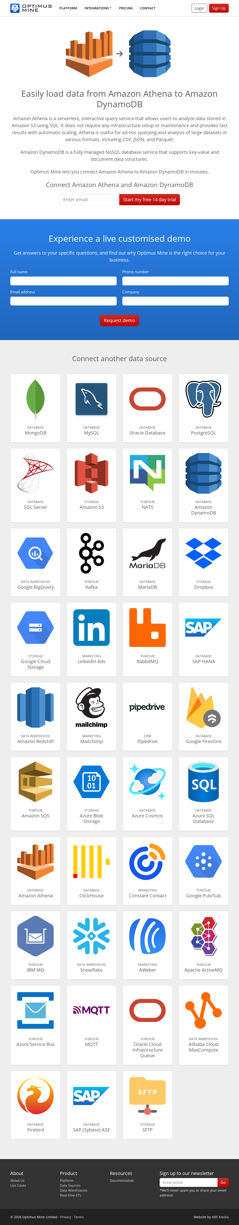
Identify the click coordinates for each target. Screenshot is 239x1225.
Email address (22, 292)
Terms (79, 1217)
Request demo (119, 320)
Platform (68, 8)
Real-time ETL (70, 1195)
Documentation (122, 1180)
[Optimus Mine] (31, 8)
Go (223, 1182)
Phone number (135, 271)
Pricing (126, 8)
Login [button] (199, 8)
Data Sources (70, 1185)
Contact (147, 8)
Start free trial (149, 199)
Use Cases (18, 1185)
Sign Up (219, 8)
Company (130, 292)
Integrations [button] (96, 8)
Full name (18, 271)
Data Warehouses (74, 1190)
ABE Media (220, 1217)
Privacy (65, 1217)
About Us (17, 1180)
